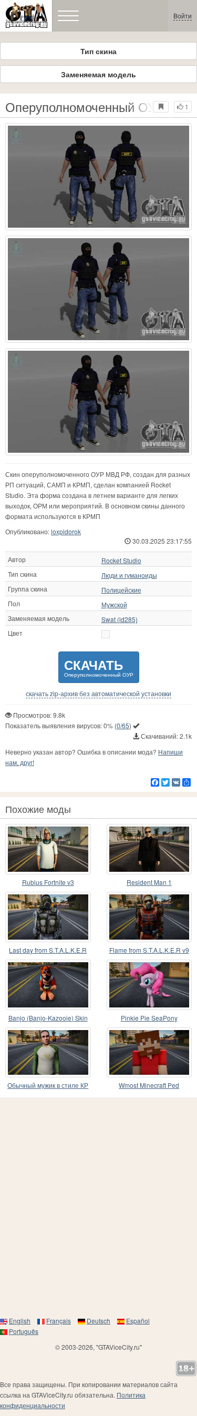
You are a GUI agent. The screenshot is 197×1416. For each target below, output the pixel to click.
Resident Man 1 (149, 882)
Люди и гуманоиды (129, 575)
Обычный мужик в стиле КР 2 (47, 1086)
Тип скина (98, 51)
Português (23, 1331)
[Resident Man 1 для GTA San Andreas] (149, 849)
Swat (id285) (119, 619)
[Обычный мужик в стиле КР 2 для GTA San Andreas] (48, 1052)
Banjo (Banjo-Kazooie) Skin (48, 1017)
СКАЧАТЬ (98, 667)
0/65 (123, 725)
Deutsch (98, 1320)
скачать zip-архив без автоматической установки (98, 693)
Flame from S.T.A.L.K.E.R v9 (149, 949)
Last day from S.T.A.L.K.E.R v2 (48, 950)
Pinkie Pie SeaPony (149, 1017)
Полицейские (121, 590)
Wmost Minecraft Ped (149, 1085)
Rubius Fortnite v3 (48, 882)
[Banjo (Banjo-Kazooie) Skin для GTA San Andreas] (48, 985)
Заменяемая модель (98, 74)
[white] (105, 634)
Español (138, 1320)
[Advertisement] (98, 1206)
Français (58, 1320)
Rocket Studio (121, 560)
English (19, 1320)
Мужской (114, 604)
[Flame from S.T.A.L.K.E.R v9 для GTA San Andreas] (149, 917)
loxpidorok (66, 531)
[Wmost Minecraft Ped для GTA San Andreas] (149, 1052)
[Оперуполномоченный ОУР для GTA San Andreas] (98, 176)
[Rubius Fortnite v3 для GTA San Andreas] (48, 849)
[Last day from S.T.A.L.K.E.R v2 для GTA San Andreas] (48, 917)
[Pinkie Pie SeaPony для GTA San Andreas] (149, 985)
